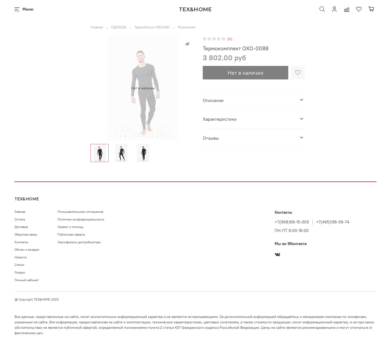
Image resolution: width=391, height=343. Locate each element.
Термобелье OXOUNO (152, 27)
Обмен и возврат (26, 250)
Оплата (19, 219)
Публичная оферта (71, 234)
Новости (20, 257)
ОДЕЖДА (118, 27)
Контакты (21, 242)
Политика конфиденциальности (80, 219)
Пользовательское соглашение (80, 212)
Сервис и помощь (70, 227)
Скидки (19, 272)
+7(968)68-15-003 (292, 222)
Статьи (19, 265)
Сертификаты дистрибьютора (78, 242)
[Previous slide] (97, 88)
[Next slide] (188, 88)
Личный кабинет (26, 280)
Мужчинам (187, 27)
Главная (97, 27)
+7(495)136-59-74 (332, 222)
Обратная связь (25, 234)
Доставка (21, 227)
